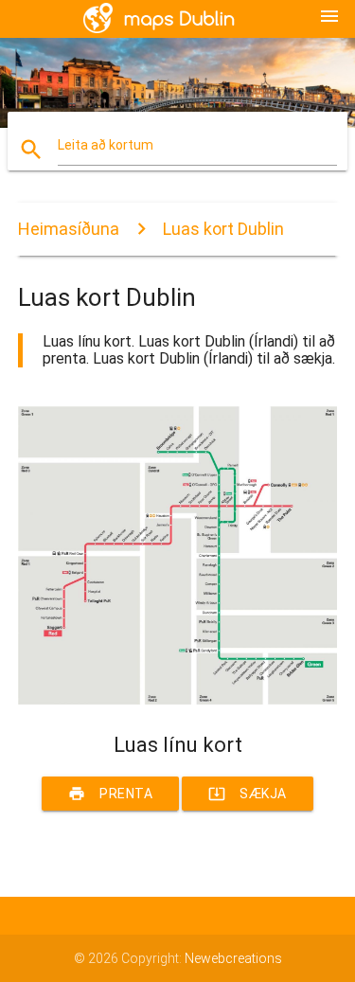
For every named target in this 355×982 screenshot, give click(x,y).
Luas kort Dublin (223, 229)
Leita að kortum (105, 144)
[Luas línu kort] (178, 699)
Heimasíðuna (68, 229)
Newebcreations (233, 958)
